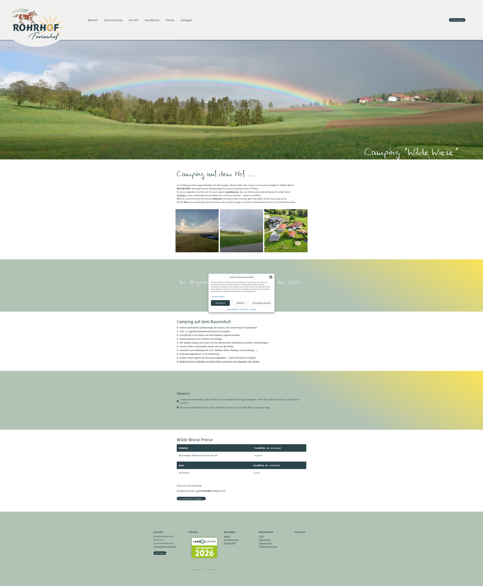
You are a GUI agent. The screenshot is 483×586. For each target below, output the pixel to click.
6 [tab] (206, 570)
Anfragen (186, 20)
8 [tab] (212, 570)
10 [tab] (218, 570)
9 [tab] (215, 570)
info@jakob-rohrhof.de (164, 546)
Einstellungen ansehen (262, 303)
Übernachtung (113, 20)
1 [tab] (190, 570)
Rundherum (152, 20)
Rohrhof (93, 20)
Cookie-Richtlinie (232, 309)
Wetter (227, 536)
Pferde (170, 20)
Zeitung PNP (230, 543)
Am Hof (133, 20)
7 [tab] (209, 570)
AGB (261, 536)
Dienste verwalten (218, 296)
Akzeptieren (220, 303)
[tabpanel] (204, 544)
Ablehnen (240, 303)
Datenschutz (243, 309)
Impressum (252, 309)
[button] (271, 277)
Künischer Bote (231, 539)
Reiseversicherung (268, 546)
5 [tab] (203, 570)
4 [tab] (199, 570)
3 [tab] (196, 570)
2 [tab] (193, 570)
